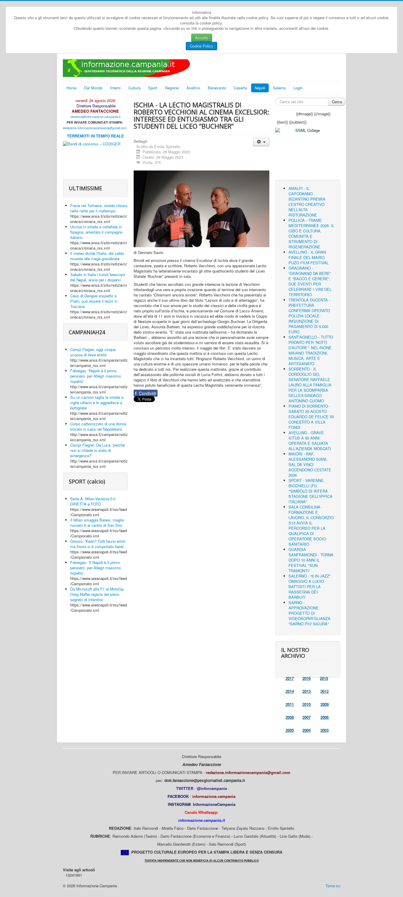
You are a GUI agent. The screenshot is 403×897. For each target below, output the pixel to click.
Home (71, 88)
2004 (306, 730)
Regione (172, 88)
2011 (290, 704)
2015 (324, 678)
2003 (324, 730)
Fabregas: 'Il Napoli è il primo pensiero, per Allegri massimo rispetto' (95, 568)
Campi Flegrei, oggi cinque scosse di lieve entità (93, 352)
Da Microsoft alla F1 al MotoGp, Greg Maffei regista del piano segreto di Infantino (97, 594)
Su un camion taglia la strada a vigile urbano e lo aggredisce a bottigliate (96, 402)
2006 (324, 717)
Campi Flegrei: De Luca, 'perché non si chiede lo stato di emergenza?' (97, 450)
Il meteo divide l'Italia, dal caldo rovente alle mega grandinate (97, 255)
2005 (290, 730)
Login (298, 88)
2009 (324, 704)
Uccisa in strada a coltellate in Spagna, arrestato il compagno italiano (96, 232)
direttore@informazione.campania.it (95, 116)
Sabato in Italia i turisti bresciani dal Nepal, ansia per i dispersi (97, 277)
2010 (306, 704)
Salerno (279, 88)
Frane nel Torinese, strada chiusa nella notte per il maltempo (98, 208)
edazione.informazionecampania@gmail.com (95, 128)
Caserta (240, 88)
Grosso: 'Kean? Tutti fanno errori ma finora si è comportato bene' (97, 543)
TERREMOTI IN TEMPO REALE (95, 136)
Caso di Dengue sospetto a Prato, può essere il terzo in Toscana (93, 301)
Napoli (260, 88)
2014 (290, 691)
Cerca (337, 101)
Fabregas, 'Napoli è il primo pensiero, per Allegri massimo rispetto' (95, 376)
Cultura (134, 88)
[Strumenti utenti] (261, 142)
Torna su (332, 885)
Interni (115, 88)
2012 (324, 691)
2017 (290, 678)
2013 (306, 691)
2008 (290, 717)
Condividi (145, 393)
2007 (306, 717)
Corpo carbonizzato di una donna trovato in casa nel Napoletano (98, 426)
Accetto (201, 37)
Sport (152, 88)
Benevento (217, 88)
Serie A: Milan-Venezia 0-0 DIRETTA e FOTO (92, 501)
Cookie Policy (201, 46)
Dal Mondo (93, 88)
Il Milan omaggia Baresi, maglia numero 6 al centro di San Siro (97, 522)
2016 (306, 678)
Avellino (193, 88)
